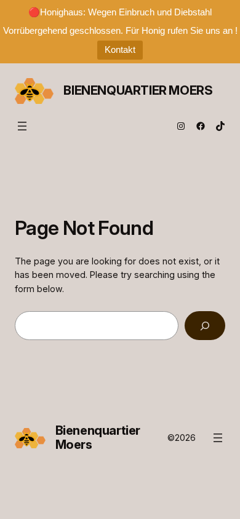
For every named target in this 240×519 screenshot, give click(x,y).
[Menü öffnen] (22, 126)
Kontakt (120, 49)
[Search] (205, 325)
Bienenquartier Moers (137, 90)
